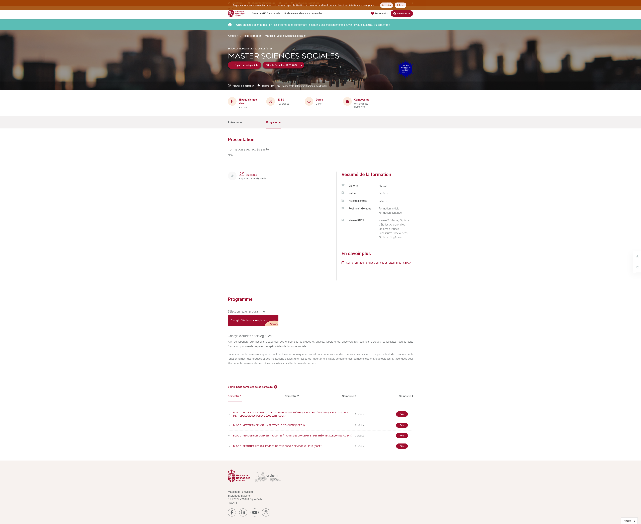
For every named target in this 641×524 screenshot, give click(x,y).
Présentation (235, 122)
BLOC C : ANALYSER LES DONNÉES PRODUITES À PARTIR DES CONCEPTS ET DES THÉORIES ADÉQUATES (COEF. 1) (292, 435)
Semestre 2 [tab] (292, 396)
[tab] (253, 320)
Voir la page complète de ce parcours (250, 387)
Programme (273, 122)
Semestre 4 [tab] (406, 396)
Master (269, 36)
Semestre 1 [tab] (235, 396)
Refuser (400, 5)
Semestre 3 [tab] (349, 396)
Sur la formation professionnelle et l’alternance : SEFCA (378, 262)
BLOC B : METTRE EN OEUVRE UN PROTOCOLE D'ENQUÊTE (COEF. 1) (269, 425)
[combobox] (629, 520)
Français (627, 520)
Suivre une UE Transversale (266, 13)
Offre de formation (251, 36)
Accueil (232, 36)
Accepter (386, 5)
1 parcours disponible (246, 65)
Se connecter (403, 13)
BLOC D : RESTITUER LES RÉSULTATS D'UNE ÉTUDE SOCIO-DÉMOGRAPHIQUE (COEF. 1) (278, 446)
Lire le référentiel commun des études (303, 13)
